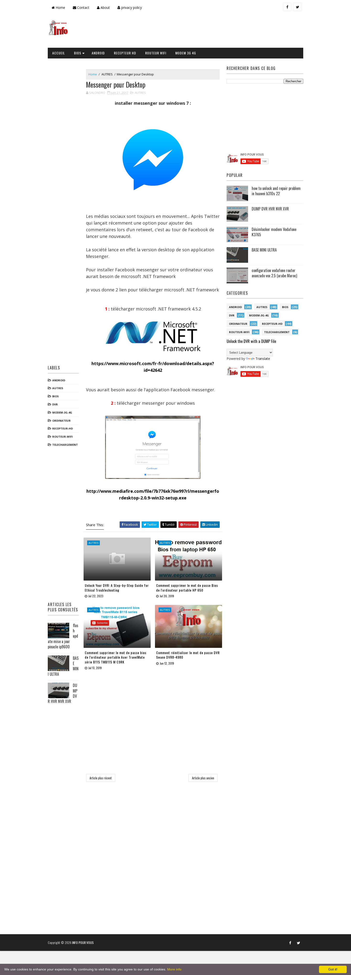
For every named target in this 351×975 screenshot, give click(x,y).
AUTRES (57, 388)
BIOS (77, 52)
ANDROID (98, 52)
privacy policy (131, 7)
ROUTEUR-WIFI (62, 436)
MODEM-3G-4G (62, 412)
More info (174, 969)
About (105, 7)
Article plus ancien (203, 778)
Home (60, 7)
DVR (55, 404)
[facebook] (287, 6)
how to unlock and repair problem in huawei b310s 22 (276, 190)
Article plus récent (101, 778)
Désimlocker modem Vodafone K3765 (274, 231)
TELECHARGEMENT (65, 444)
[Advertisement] (216, 31)
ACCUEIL (58, 52)
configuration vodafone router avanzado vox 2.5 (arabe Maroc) (274, 272)
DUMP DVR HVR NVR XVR (270, 209)
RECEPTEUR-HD (62, 428)
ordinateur (61, 420)
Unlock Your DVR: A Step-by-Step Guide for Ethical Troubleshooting (117, 587)
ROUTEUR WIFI (155, 52)
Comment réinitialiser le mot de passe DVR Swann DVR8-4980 (188, 655)
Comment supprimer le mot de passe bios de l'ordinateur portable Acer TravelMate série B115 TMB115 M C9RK (115, 657)
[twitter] (297, 6)
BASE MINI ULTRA (264, 250)
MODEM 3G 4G (185, 52)
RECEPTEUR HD (125, 52)
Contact (82, 7)
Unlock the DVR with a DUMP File (251, 341)
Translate (262, 358)
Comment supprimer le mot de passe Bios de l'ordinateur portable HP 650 (187, 587)
